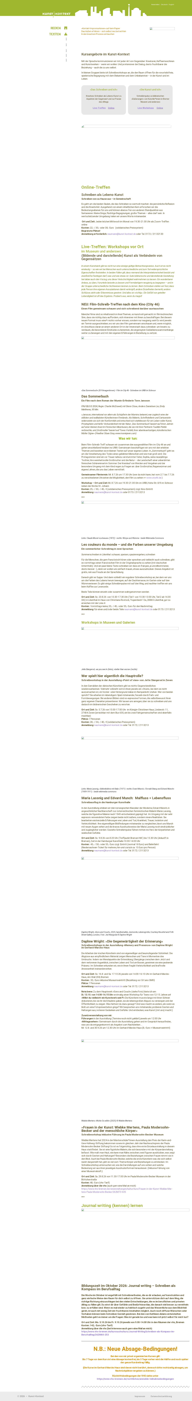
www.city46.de (153, 477)
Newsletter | (155, 4)
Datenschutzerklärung (161, 1396)
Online (111, 108)
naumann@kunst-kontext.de (122, 233)
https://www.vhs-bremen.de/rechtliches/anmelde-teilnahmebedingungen (135, 1378)
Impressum (140, 1396)
